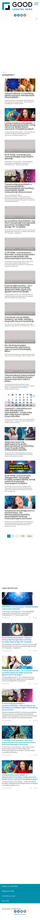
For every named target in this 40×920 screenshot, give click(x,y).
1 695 (22, 536)
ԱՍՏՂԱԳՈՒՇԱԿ (7, 650)
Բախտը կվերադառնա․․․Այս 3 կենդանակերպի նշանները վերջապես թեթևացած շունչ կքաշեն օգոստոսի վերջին (18, 289)
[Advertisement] (20, 46)
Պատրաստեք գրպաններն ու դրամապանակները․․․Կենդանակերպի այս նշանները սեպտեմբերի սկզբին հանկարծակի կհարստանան (19, 188)
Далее (30, 536)
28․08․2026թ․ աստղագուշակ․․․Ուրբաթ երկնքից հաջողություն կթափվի (19, 157)
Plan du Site (5, 901)
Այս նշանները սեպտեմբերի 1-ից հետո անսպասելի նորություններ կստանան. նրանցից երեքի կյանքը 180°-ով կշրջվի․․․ (20, 224)
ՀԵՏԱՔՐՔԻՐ (6, 618)
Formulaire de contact (8, 896)
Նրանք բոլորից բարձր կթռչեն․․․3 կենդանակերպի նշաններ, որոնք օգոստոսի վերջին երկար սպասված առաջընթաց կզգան (20, 126)
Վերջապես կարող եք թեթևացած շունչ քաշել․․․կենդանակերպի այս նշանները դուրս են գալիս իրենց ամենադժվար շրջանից (19, 446)
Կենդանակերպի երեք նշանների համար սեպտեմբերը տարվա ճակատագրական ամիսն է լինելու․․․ (20, 378)
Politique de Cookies (8, 891)
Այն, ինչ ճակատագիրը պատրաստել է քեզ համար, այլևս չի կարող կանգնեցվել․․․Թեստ (18, 348)
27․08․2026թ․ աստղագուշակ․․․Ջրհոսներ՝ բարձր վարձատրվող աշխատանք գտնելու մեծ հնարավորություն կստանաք (20, 255)
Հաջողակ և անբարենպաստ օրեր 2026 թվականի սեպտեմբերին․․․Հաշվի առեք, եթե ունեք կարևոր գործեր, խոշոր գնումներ (18, 412)
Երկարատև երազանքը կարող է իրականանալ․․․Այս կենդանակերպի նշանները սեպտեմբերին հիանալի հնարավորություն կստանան (20, 515)
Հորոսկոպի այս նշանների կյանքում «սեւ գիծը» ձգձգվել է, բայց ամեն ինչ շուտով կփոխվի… (20, 319)
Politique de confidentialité (10, 886)
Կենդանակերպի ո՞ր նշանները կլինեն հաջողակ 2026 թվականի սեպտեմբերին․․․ (20, 95)
